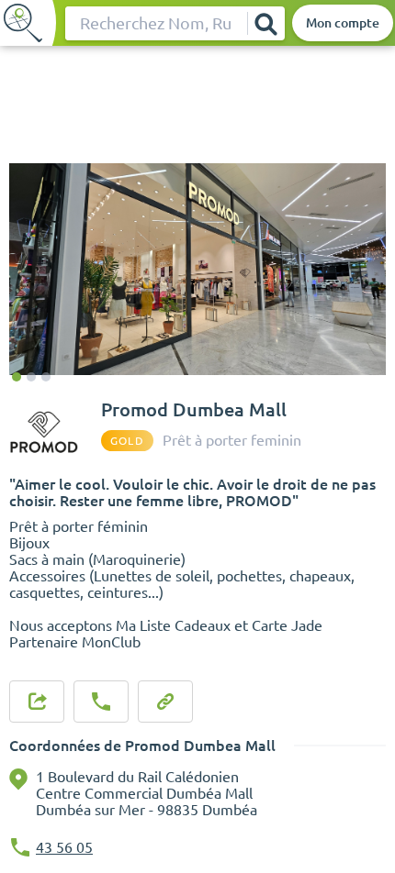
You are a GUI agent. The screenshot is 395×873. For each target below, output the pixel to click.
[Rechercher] (265, 23)
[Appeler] (101, 702)
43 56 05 (64, 847)
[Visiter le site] (165, 702)
